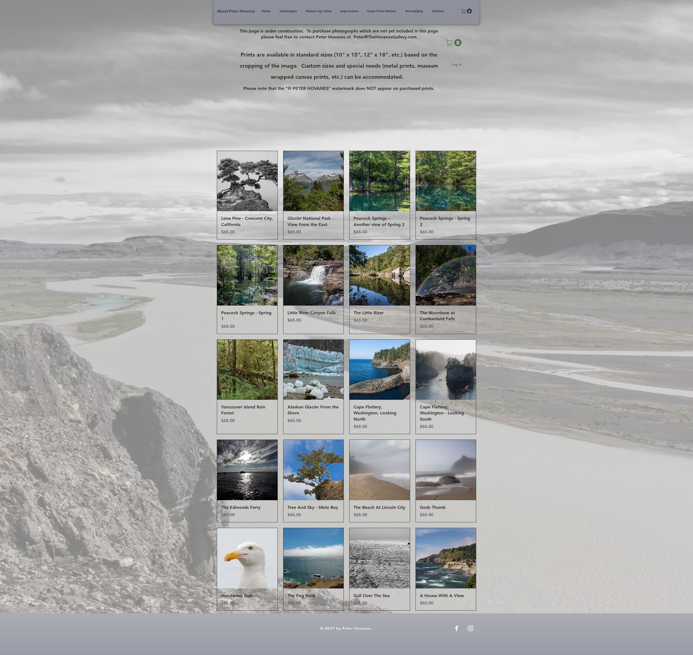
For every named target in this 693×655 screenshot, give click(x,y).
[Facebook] (456, 628)
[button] (467, 11)
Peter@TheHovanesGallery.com (385, 37)
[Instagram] (470, 628)
